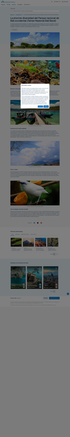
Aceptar (46, 106)
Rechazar (40, 106)
